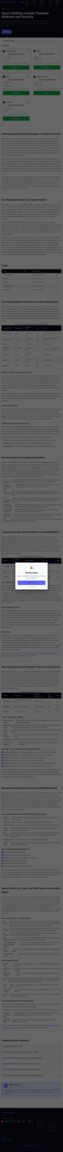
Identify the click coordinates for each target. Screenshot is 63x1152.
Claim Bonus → (31, 582)
